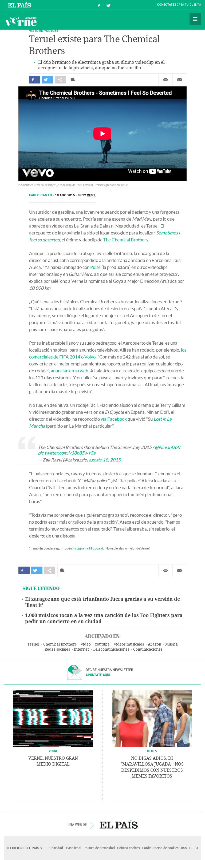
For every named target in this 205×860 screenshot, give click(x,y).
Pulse (95, 267)
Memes (152, 751)
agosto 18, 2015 (105, 459)
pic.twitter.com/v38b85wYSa (67, 452)
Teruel (33, 644)
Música (171, 644)
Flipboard (96, 548)
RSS (184, 847)
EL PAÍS (119, 824)
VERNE (53, 751)
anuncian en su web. (70, 370)
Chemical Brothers (60, 644)
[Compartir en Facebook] (34, 79)
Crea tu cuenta (189, 4)
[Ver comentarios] (74, 79)
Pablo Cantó (41, 195)
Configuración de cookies (160, 847)
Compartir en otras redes (60, 79)
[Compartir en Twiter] (47, 79)
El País (20, 4)
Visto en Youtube (43, 30)
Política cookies (128, 847)
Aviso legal (73, 847)
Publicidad (55, 847)
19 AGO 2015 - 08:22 (75, 195)
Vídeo (86, 644)
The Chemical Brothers (125, 239)
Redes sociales (57, 649)
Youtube (102, 644)
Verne (21, 21)
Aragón (154, 644)
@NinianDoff (167, 447)
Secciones (195, 19)
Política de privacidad (99, 847)
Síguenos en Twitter (108, 5)
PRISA (194, 847)
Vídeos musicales (129, 644)
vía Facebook (114, 418)
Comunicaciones (147, 649)
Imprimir (165, 80)
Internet (81, 649)
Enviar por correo (180, 80)
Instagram (79, 548)
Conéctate (165, 4)
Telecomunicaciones (111, 649)
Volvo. (90, 356)
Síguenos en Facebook (99, 5)
